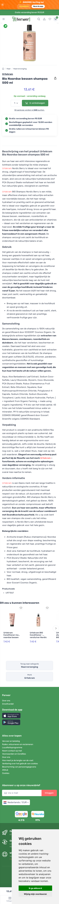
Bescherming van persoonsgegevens (19, 767)
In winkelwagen (37, 103)
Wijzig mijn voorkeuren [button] (35, 894)
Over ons (6, 700)
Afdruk (5, 770)
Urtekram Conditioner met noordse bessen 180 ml (11, 636)
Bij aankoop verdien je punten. (29, 110)
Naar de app (38, 6)
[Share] (55, 78)
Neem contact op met (12, 751)
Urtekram (7, 168)
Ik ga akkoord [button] (35, 888)
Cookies (5, 773)
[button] (11, 715)
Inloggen (49, 793)
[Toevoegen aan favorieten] (21, 608)
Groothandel (8, 704)
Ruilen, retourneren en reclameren (17, 744)
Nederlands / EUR (17, 802)
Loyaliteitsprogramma (12, 747)
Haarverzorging (20, 69)
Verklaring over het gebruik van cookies (20, 763)
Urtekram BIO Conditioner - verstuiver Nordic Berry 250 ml (38, 636)
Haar (9, 69)
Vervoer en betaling (11, 741)
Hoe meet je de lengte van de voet (17, 760)
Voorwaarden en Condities (14, 754)
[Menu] (3, 19)
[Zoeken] (38, 19)
